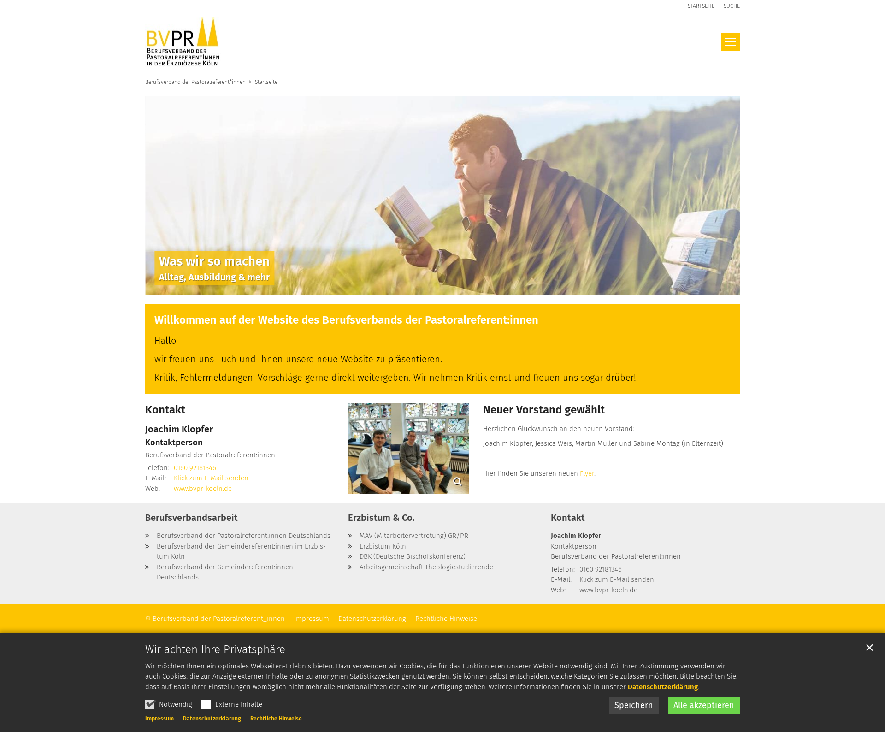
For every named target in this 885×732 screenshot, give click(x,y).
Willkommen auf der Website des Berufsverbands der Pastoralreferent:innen (346, 319)
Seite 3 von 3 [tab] (459, 285)
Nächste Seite (721, 195)
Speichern (633, 705)
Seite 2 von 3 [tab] (442, 285)
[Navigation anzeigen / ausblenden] (730, 42)
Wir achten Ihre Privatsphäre (215, 649)
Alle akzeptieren (703, 705)
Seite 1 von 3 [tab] (426, 285)
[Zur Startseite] (183, 42)
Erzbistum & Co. (381, 517)
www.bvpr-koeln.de (203, 488)
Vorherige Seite (163, 195)
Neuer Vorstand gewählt (544, 409)
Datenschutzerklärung (663, 687)
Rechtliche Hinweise (276, 718)
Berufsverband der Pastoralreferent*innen (195, 82)
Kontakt (165, 409)
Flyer (587, 473)
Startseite (266, 82)
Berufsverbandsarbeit (191, 517)
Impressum (159, 718)
